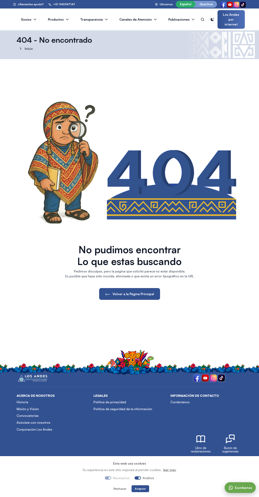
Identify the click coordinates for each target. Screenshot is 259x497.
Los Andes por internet (231, 19)
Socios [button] (26, 19)
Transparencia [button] (91, 19)
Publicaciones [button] (179, 19)
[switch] (138, 478)
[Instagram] (236, 4)
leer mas (169, 470)
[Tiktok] (243, 4)
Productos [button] (56, 19)
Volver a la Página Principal (133, 294)
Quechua (206, 4)
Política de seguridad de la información (122, 409)
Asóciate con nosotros (33, 422)
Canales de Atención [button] (135, 19)
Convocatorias (28, 416)
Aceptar (140, 488)
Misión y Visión (28, 409)
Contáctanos (180, 402)
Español (185, 4)
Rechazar (120, 488)
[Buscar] (202, 19)
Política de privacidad (109, 402)
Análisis (148, 478)
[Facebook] (223, 4)
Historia (22, 402)
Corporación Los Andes (34, 429)
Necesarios (121, 478)
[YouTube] (230, 4)
